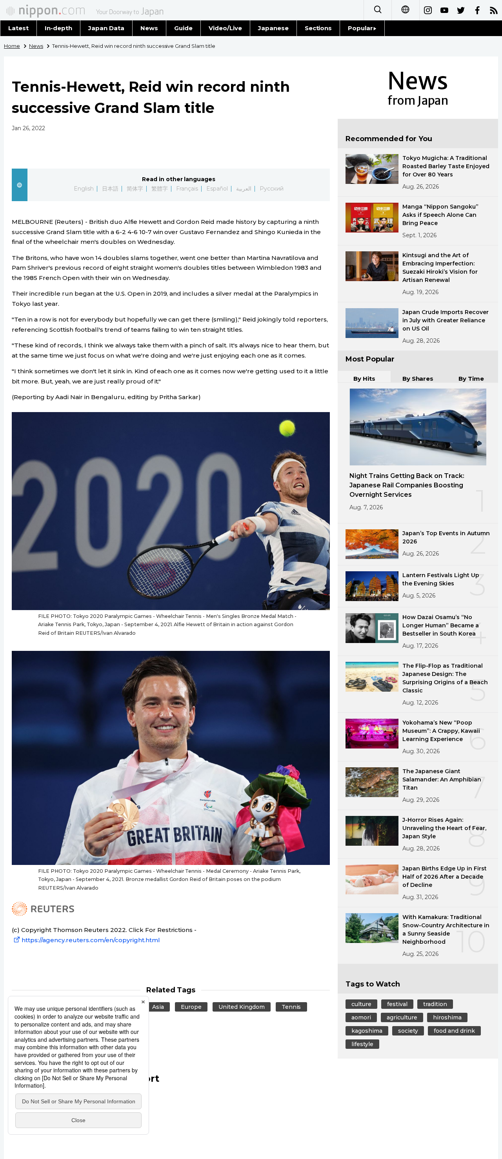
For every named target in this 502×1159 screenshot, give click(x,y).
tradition (435, 1004)
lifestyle (362, 1044)
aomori (361, 1017)
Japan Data (106, 28)
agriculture (402, 1017)
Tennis (291, 1006)
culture (361, 1004)
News (149, 28)
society (408, 1030)
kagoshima (366, 1030)
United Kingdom (241, 1006)
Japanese (273, 28)
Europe (191, 1006)
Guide (183, 28)
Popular (360, 28)
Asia (158, 1006)
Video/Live (225, 28)
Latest (18, 28)
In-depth (58, 28)
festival (397, 1004)
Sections (318, 28)
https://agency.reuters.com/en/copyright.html (91, 940)
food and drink (454, 1030)
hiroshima (447, 1017)
